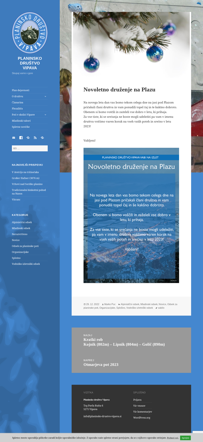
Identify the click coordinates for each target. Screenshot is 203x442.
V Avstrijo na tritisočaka (25, 172)
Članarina (17, 102)
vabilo (161, 308)
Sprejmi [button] (185, 437)
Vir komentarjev (142, 411)
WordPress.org (141, 417)
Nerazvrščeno (19, 234)
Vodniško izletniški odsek (26, 264)
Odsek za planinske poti (25, 246)
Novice (16, 240)
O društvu (17, 96)
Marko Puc (110, 304)
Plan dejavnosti (20, 90)
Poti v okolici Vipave (23, 114)
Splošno (16, 258)
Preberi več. (173, 438)
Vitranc (16, 199)
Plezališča (17, 108)
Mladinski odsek (21, 228)
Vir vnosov (139, 405)
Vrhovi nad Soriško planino (27, 184)
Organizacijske (20, 252)
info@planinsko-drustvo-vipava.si (102, 416)
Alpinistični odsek (22, 222)
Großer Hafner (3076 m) (25, 178)
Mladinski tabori (21, 120)
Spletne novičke (21, 126)
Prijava (137, 399)
